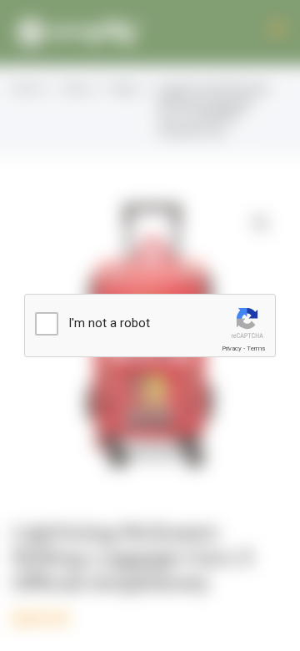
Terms (256, 348)
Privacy (232, 348)
